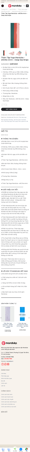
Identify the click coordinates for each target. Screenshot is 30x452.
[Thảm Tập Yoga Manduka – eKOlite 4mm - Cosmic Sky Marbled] (7, 314)
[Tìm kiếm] (24, 5)
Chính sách (4, 383)
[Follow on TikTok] (5, 364)
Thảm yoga (15, 121)
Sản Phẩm (13, 9)
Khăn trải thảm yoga (6, 378)
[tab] (15, 131)
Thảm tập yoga (22, 9)
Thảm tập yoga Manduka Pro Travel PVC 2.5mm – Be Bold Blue (22, 325)
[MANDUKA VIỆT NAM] (15, 6)
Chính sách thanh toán (7, 397)
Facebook (21, 451)
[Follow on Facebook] (2, 364)
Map (27, 451)
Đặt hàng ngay (11, 109)
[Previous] (3, 35)
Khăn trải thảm (22, 446)
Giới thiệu (3, 373)
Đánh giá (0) (4, 134)
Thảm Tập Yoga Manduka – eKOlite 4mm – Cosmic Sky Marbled (8, 325)
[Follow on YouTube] (8, 364)
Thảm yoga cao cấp (23, 121)
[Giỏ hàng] (27, 6)
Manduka (5, 119)
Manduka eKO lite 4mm (19, 11)
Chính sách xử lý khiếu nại (8, 404)
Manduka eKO (5, 11)
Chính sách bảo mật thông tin (9, 401)
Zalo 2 (9, 451)
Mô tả (4, 131)
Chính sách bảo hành (6, 394)
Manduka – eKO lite (13, 119)
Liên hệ (3, 385)
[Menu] (2, 6)
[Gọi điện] (15, 449)
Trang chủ (4, 9)
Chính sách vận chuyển (7, 399)
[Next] (26, 35)
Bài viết (3, 380)
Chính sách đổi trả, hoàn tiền (8, 406)
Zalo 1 (3, 451)
